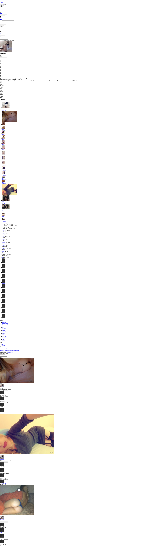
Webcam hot (3, 340)
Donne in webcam (4, 336)
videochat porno (4, 328)
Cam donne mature (4, 337)
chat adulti (3, 333)
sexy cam (3, 334)
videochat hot (4, 332)
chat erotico (3, 330)
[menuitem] (1, 1)
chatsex (3, 327)
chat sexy (3, 329)
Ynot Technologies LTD (9, 352)
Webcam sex (3, 338)
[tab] (81, 99)
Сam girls (3, 339)
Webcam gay (3, 335)
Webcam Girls (4, 331)
